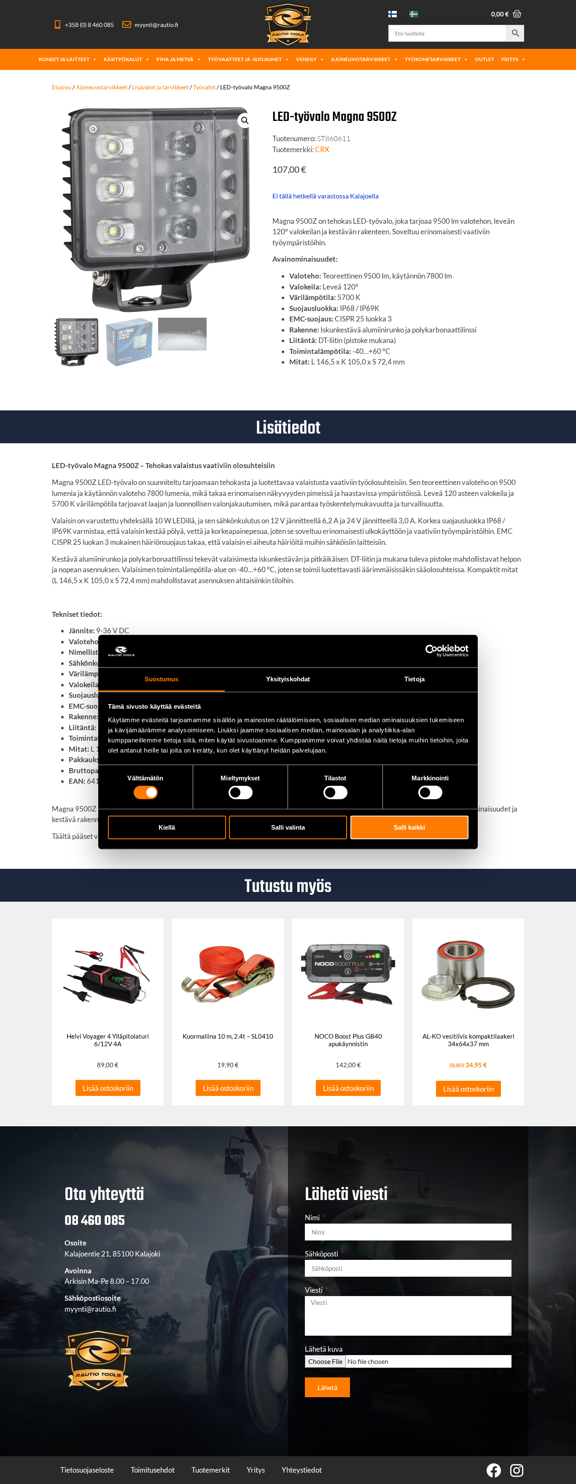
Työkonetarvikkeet (432, 59)
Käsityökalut (123, 59)
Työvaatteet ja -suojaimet (245, 59)
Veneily (306, 59)
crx (322, 149)
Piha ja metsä (175, 59)
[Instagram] (516, 1470)
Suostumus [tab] (162, 679)
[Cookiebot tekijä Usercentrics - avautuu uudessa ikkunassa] (431, 651)
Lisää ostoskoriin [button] (108, 1088)
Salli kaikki (409, 826)
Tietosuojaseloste (87, 1469)
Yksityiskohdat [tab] (288, 679)
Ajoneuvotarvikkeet (360, 59)
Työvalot (204, 87)
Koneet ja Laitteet (64, 59)
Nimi (313, 1218)
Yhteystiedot (302, 1469)
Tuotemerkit (210, 1469)
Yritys (509, 59)
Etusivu (61, 87)
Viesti (314, 1290)
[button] (245, 120)
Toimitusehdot (153, 1469)
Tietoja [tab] (414, 679)
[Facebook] (493, 1470)
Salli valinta (288, 826)
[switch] (241, 792)
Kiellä (167, 826)
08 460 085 (95, 1221)
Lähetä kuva (324, 1349)
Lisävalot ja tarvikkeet (160, 87)
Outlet (484, 59)
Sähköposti (322, 1254)
